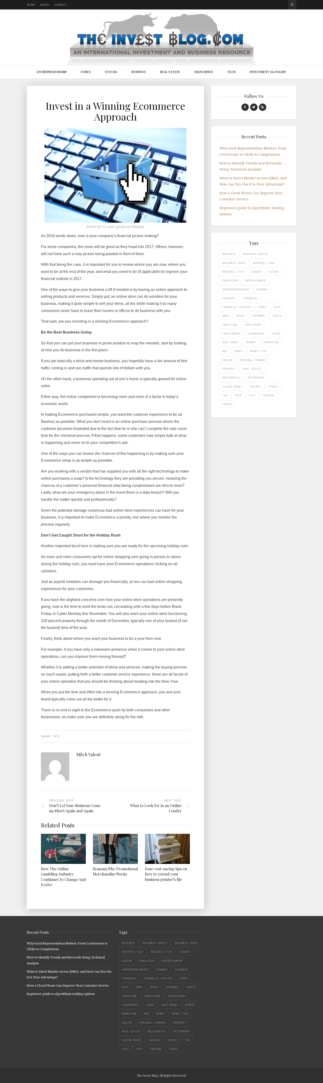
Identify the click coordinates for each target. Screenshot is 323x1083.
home (226, 315)
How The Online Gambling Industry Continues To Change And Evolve (63, 876)
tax (225, 395)
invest (278, 315)
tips (252, 395)
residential (232, 377)
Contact (60, 4)
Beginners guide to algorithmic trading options (61, 994)
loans (276, 333)
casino (274, 271)
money (239, 351)
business (229, 254)
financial (250, 298)
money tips (258, 351)
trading (268, 395)
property (229, 368)
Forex (86, 72)
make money (231, 342)
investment (253, 324)
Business (138, 72)
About (44, 4)
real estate (252, 368)
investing (230, 324)
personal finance (253, 360)
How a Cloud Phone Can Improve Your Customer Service (68, 985)
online (227, 360)
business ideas (234, 263)
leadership (256, 333)
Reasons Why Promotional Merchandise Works (115, 871)
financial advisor (237, 307)
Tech (231, 72)
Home (31, 4)
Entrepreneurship (52, 72)
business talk (264, 263)
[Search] (292, 4)
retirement (256, 377)
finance (262, 289)
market (251, 342)
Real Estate (170, 72)
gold (277, 307)
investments (232, 333)
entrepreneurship (236, 289)
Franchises (203, 72)
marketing (271, 342)
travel (227, 404)
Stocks (111, 72)
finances (229, 298)
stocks (274, 386)
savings (255, 386)
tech (238, 395)
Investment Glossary (268, 72)
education (230, 280)
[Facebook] (245, 107)
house (240, 315)
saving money (232, 386)
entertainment (255, 280)
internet (258, 315)
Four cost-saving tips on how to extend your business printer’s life (166, 874)
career (256, 271)
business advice (255, 254)
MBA (225, 351)
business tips (233, 271)
